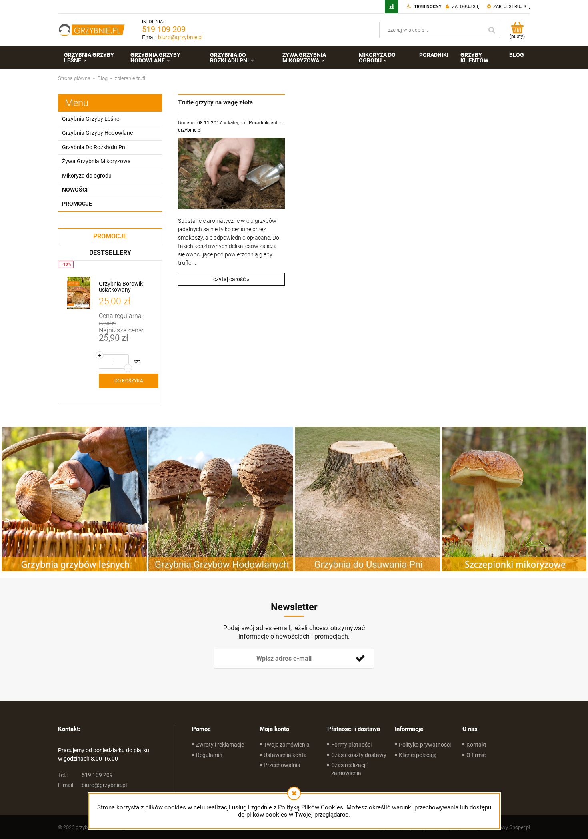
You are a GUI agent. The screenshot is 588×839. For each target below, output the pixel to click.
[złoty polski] (391, 6)
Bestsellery (110, 252)
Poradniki (259, 123)
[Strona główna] (92, 30)
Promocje (77, 203)
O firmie (476, 755)
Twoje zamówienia (287, 744)
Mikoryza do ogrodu (87, 175)
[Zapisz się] (360, 659)
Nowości (75, 189)
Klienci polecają (418, 755)
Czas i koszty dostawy (358, 755)
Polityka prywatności (425, 744)
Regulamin (209, 755)
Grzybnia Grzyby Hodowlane (97, 133)
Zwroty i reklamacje (220, 744)
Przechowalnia (282, 765)
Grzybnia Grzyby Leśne (90, 119)
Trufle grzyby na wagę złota (215, 102)
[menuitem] (91, 57)
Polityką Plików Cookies (310, 807)
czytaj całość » (231, 279)
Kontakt (476, 744)
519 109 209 (164, 29)
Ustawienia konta (285, 755)
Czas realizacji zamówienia (348, 769)
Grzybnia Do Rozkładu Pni (94, 147)
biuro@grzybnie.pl (180, 37)
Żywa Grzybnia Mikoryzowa (96, 161)
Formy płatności (351, 744)
